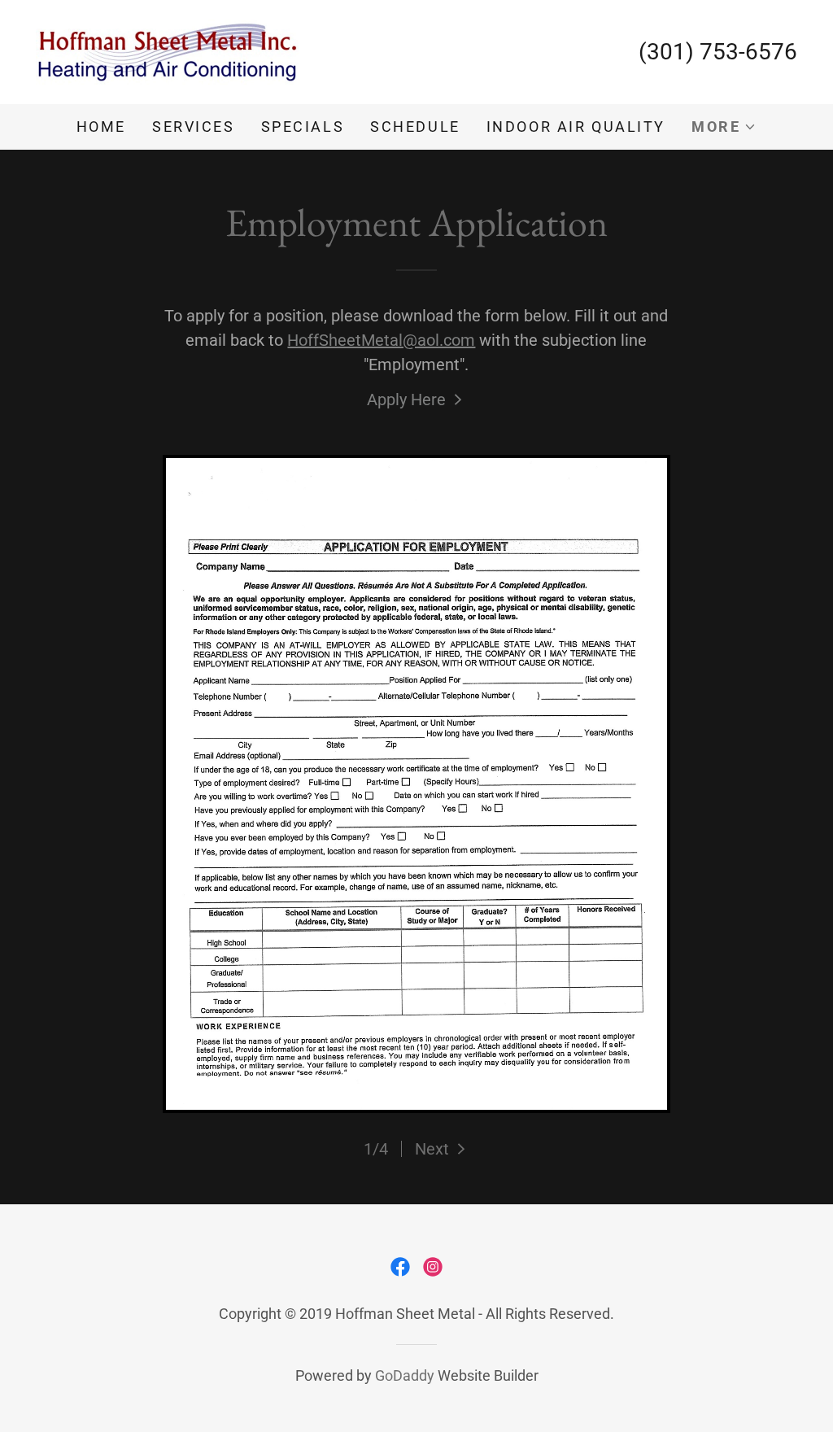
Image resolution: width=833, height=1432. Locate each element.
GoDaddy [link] (404, 1375)
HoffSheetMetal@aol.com (381, 340)
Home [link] (101, 126)
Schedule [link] (415, 126)
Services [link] (193, 126)
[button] (724, 127)
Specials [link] (303, 126)
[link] (167, 50)
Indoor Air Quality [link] (575, 126)
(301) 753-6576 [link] (718, 51)
